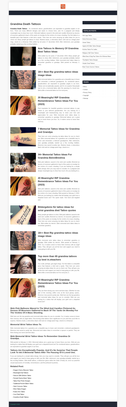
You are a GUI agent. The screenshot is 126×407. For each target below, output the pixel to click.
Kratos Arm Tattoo (19, 391)
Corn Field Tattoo (18, 394)
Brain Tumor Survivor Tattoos (90, 67)
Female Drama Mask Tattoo (22, 378)
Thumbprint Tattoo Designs (90, 60)
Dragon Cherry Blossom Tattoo (23, 370)
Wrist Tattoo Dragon (19, 389)
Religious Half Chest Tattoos (90, 53)
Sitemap (85, 98)
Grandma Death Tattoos (18, 28)
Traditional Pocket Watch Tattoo (23, 383)
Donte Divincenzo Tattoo (89, 39)
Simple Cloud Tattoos (88, 63)
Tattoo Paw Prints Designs (21, 381)
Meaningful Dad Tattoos (20, 373)
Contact (85, 89)
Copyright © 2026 (15, 404)
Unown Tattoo (86, 42)
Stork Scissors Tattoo (20, 386)
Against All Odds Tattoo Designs (91, 46)
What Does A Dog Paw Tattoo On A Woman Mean (96, 56)
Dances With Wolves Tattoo (22, 375)
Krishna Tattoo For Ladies (89, 49)
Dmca (85, 86)
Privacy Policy (87, 92)
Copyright (86, 95)
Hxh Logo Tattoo (87, 35)
